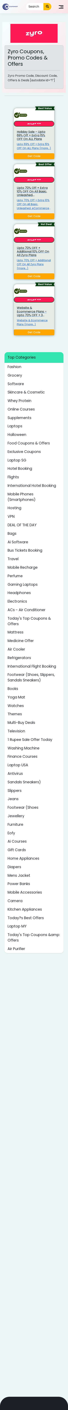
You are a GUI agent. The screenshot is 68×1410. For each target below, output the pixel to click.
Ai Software (18, 542)
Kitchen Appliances (25, 909)
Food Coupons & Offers (29, 443)
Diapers (14, 867)
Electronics (17, 601)
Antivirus (15, 773)
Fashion (14, 366)
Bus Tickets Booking (25, 550)
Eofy (11, 833)
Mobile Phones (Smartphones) (22, 497)
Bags (12, 533)
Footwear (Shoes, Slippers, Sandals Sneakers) (31, 677)
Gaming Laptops (23, 584)
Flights (13, 477)
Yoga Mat (16, 697)
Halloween (17, 434)
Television (16, 731)
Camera (15, 900)
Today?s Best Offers (26, 917)
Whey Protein (19, 400)
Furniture (15, 824)
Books (13, 688)
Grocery (15, 375)
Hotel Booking (20, 468)
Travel (13, 558)
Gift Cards (17, 849)
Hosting (14, 508)
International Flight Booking (32, 666)
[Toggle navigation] (61, 6)
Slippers (15, 790)
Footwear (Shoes (23, 807)
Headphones (19, 592)
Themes (15, 714)
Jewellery (16, 816)
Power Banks (19, 883)
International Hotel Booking (32, 485)
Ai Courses (17, 841)
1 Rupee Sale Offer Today (30, 739)
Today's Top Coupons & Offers (29, 621)
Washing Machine (23, 748)
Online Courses (21, 409)
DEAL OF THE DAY (22, 525)
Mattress (15, 632)
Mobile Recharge (23, 567)
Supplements (19, 417)
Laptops (15, 426)
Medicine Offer (21, 640)
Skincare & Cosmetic (26, 392)
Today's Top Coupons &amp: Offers (34, 937)
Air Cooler (16, 649)
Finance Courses (22, 756)
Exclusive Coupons (24, 451)
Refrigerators (19, 657)
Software (16, 383)
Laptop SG (17, 460)
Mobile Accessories (25, 892)
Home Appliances (23, 858)
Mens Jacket (19, 875)
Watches (16, 705)
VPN (11, 516)
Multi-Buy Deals (21, 722)
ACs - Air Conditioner (27, 609)
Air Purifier (16, 948)
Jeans (13, 799)
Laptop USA (18, 765)
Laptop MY (17, 926)
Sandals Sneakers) (24, 782)
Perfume (15, 576)
